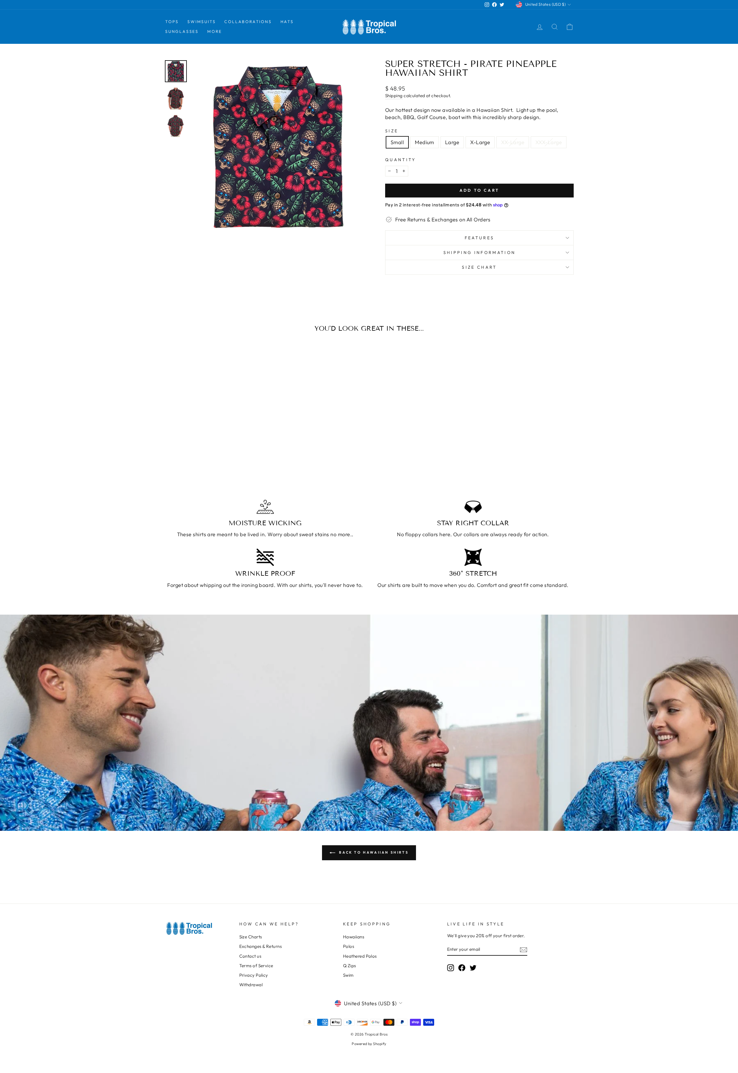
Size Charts (250, 937)
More (214, 31)
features (479, 237)
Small (397, 142)
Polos (348, 946)
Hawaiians (353, 937)
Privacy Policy (253, 975)
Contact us (250, 956)
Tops (172, 21)
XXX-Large (548, 142)
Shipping (394, 95)
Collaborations (248, 21)
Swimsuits (201, 21)
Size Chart (479, 267)
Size (391, 130)
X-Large (480, 142)
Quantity (400, 159)
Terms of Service (256, 965)
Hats (287, 21)
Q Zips (349, 965)
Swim (348, 975)
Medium (424, 142)
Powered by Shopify (369, 1043)
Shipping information (479, 252)
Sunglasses (182, 31)
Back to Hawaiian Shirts (373, 852)
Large (452, 142)
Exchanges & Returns (260, 946)
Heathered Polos (360, 956)
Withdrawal (251, 984)
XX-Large (512, 142)
